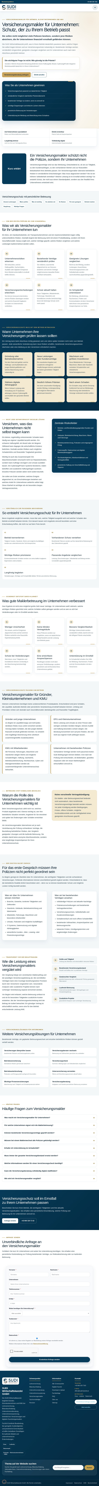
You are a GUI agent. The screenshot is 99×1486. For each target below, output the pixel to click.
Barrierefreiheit (92, 1483)
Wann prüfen (24, 202)
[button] (4, 1482)
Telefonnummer (14, 1289)
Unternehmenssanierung (37, 1393)
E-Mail (11, 1299)
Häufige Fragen (19, 206)
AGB (84, 1483)
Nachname (53, 1270)
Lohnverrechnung (34, 1383)
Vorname (12, 1270)
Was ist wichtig (37, 202)
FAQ (53, 1396)
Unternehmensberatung (36, 1390)
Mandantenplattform (8, 1)
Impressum (69, 1483)
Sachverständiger (35, 1399)
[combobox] (49, 1313)
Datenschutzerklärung (40, 1343)
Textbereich (13, 1319)
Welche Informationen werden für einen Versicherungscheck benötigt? (33, 1163)
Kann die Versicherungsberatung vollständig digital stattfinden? (30, 1171)
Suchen (89, 1467)
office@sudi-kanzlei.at (82, 1391)
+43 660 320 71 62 (27, 1221)
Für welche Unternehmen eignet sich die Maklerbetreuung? (28, 1125)
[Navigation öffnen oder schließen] (95, 7)
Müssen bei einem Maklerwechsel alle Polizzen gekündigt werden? (31, 1140)
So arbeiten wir (50, 202)
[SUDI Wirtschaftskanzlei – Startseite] (9, 7)
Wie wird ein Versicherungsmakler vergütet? (22, 1178)
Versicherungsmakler (36, 1396)
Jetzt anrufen (85, 1407)
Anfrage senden (10, 1221)
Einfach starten (90, 202)
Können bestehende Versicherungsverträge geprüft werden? (29, 1133)
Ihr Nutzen (62, 202)
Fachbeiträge (56, 1393)
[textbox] (16, 1313)
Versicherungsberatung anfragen (16, 75)
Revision (32, 1402)
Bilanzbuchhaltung (35, 1387)
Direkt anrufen (39, 75)
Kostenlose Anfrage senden (49, 1359)
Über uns (55, 1399)
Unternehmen (13, 1279)
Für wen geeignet (75, 202)
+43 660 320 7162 (92, 1)
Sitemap (54, 1402)
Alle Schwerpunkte (58, 1383)
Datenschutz (13, 1335)
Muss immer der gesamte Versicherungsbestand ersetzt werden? (31, 1156)
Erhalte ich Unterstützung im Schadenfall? (21, 1148)
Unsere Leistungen (9, 202)
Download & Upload (58, 1390)
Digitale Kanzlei (57, 1387)
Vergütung (6, 206)
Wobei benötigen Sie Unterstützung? (21, 1308)
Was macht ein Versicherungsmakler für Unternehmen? (27, 1118)
